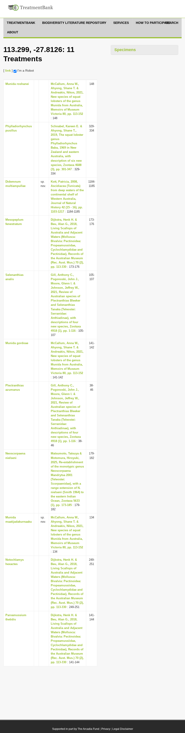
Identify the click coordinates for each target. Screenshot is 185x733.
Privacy (105, 729)
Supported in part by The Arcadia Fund (75, 729)
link (8, 70)
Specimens (125, 50)
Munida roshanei (17, 84)
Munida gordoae (16, 343)
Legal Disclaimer (122, 729)
